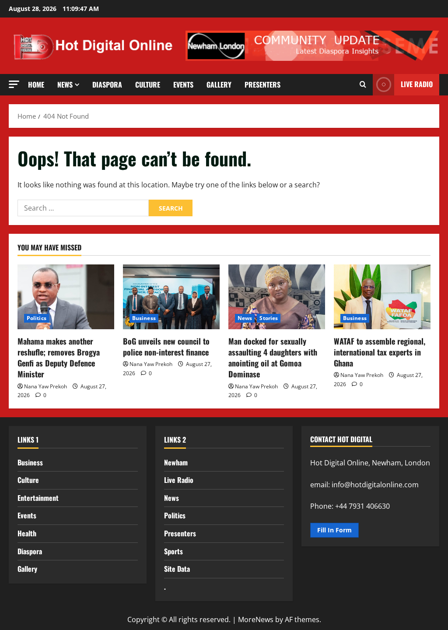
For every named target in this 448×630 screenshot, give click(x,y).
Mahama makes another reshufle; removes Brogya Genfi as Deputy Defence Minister (59, 357)
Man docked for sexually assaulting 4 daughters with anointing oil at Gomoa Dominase (272, 357)
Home (36, 84)
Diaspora (107, 84)
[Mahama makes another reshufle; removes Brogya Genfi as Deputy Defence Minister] (66, 296)
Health (27, 533)
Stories (268, 318)
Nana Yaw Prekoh (45, 386)
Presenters (262, 84)
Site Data (177, 568)
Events (183, 84)
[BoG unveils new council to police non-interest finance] (171, 296)
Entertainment (38, 498)
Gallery (218, 84)
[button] (14, 84)
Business (144, 318)
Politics (36, 318)
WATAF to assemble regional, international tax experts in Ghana (379, 352)
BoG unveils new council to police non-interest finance (166, 346)
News (65, 84)
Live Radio (178, 480)
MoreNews (255, 619)
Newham (176, 462)
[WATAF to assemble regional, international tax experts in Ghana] (382, 296)
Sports (173, 551)
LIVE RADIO (417, 84)
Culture (147, 84)
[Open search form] (363, 84)
